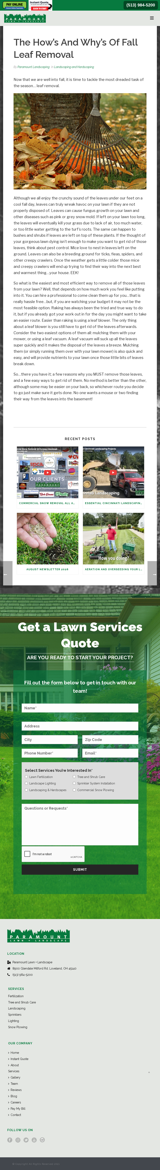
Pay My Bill (18, 1108)
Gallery (15, 1077)
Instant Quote (19, 1059)
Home (15, 1052)
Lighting (13, 1021)
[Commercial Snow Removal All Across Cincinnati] (47, 472)
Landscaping (16, 1008)
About (15, 1065)
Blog (14, 1096)
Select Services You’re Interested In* (59, 770)
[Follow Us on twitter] (26, 1140)
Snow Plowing (17, 1027)
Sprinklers (14, 1014)
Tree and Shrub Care (22, 1002)
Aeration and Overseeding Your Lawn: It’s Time (114, 569)
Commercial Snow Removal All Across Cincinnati (48, 503)
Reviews (16, 1090)
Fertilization (16, 996)
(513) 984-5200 (140, 5)
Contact (16, 1115)
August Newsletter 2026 (47, 569)
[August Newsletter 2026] (47, 538)
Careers (16, 1102)
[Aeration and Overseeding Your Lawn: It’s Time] (113, 538)
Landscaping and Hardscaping (74, 67)
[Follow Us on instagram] (17, 1140)
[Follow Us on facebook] (9, 1140)
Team (14, 1083)
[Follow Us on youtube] (34, 1140)
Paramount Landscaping (34, 67)
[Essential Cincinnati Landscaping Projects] (113, 472)
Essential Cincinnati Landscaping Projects (114, 503)
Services (13, 1071)
